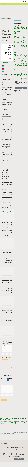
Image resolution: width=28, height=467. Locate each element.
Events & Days (3, 18)
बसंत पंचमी (4, 74)
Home (1, 18)
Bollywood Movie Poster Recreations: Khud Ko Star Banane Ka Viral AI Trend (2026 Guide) (25, 55)
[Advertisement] (14, 10)
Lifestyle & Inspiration (24, 91)
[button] (3, 4)
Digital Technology (17, 91)
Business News (22, 93)
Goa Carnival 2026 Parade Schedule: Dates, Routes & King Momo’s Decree (19, 55)
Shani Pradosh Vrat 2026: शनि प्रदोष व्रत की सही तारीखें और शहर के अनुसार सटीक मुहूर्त (19, 74)
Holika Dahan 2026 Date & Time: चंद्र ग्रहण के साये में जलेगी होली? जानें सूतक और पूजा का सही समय (25, 63)
